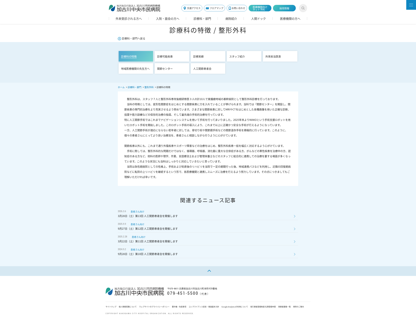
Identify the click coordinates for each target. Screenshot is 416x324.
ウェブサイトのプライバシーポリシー (154, 307)
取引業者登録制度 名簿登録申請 (263, 307)
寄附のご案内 (298, 307)
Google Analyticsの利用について (234, 307)
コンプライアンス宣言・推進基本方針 (204, 307)
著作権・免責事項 (179, 307)
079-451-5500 (182, 293)
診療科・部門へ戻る (133, 38)
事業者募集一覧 (284, 307)
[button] (411, 5)
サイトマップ (111, 307)
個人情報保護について (128, 307)
